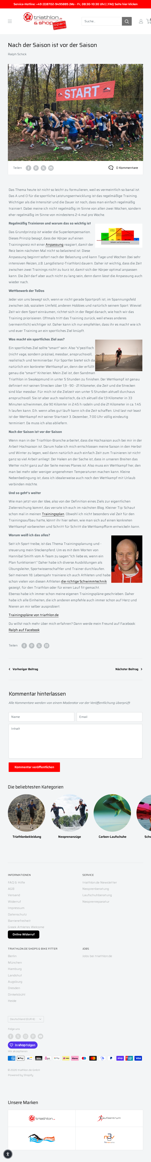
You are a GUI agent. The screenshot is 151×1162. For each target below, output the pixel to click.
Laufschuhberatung (97, 895)
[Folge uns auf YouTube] (40, 1036)
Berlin (12, 956)
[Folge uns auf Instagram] (25, 1036)
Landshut (15, 975)
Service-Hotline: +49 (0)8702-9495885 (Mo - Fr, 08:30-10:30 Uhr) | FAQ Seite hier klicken (76, 4)
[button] (8, 1154)
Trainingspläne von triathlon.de (34, 614)
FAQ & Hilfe (16, 882)
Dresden (14, 987)
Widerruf (14, 901)
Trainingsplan (53, 514)
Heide (12, 1000)
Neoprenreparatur (95, 901)
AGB (11, 888)
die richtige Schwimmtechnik (84, 581)
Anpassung (55, 244)
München (15, 962)
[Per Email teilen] (51, 168)
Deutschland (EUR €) (22, 1019)
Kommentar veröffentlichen (34, 767)
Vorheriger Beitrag (25, 669)
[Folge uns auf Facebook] (10, 1036)
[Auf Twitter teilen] (43, 168)
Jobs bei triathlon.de (97, 956)
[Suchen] (127, 21)
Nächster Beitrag (126, 669)
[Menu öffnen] (10, 21)
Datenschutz (17, 914)
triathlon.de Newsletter (99, 882)
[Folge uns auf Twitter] (18, 1036)
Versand (14, 895)
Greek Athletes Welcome (26, 927)
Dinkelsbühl (16, 994)
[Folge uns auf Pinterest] (33, 1036)
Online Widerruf (24, 934)
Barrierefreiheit (19, 920)
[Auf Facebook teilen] (28, 168)
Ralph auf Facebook (24, 629)
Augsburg (15, 981)
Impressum (16, 907)
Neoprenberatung (95, 888)
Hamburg (15, 968)
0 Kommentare (127, 167)
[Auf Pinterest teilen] (36, 168)
